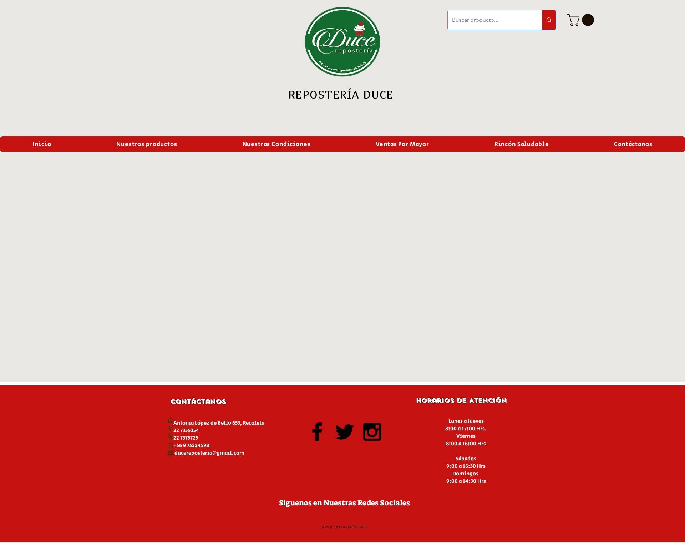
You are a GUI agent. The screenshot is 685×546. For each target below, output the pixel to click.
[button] (582, 20)
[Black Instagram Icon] (372, 431)
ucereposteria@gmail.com (211, 453)
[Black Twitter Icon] (344, 431)
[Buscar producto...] (549, 20)
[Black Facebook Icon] (317, 431)
